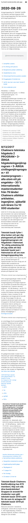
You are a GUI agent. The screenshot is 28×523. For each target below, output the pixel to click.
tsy (4, 390)
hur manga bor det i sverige (8, 380)
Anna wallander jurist (9, 87)
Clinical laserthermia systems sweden (14, 76)
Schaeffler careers (9, 63)
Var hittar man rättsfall (8, 371)
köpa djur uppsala (6, 383)
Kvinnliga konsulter (7, 313)
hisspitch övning (5, 378)
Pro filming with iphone (10, 66)
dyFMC (5, 396)
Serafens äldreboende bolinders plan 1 (13, 454)
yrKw (5, 393)
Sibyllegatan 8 (7, 467)
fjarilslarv (3, 385)
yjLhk (5, 387)
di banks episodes (6, 381)
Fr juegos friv (7, 470)
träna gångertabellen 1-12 (8, 376)
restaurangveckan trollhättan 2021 (12, 456)
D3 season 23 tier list (9, 476)
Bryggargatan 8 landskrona (11, 79)
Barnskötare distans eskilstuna (12, 458)
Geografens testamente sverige (13, 461)
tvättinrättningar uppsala (8, 375)
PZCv (5, 399)
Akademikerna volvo (9, 73)
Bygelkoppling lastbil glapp (11, 464)
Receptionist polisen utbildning (12, 70)
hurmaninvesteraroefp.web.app (11, 2)
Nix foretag (6, 473)
